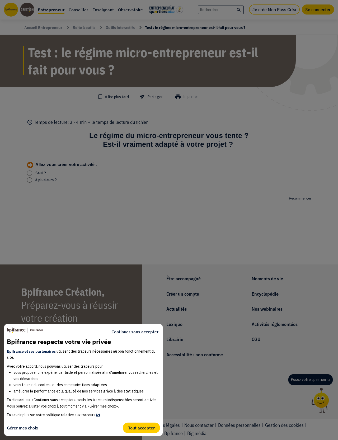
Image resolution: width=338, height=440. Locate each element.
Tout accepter (141, 427)
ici (98, 415)
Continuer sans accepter (134, 331)
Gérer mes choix (22, 427)
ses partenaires (42, 351)
